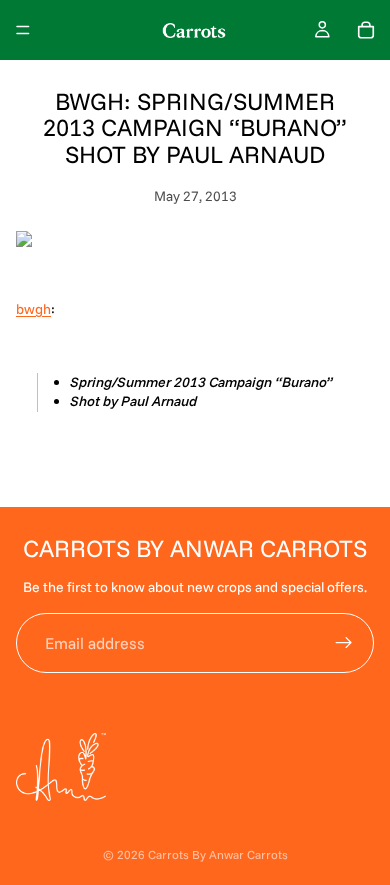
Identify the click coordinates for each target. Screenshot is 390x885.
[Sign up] (344, 643)
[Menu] (23, 30)
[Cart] (366, 30)
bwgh (33, 309)
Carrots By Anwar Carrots (218, 854)
